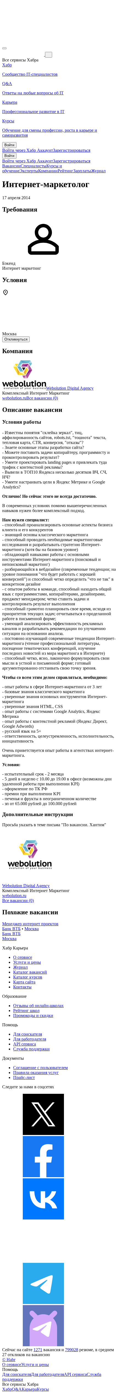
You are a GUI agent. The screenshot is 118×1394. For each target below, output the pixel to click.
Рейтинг (65, 170)
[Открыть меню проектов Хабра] (4, 48)
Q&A (17, 1389)
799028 (71, 1349)
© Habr (8, 1359)
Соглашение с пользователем (40, 1067)
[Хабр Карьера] (23, 54)
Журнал (98, 170)
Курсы (43, 1389)
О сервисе (22, 957)
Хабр (7, 1389)
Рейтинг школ (26, 1010)
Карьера (29, 1389)
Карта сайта (24, 982)
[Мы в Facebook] (43, 1175)
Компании (48, 170)
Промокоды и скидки (33, 1015)
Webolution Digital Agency (70, 388)
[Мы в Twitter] (43, 1133)
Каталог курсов (27, 977)
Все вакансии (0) (42, 398)
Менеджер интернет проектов (30, 923)
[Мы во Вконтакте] (43, 1218)
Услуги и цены (27, 962)
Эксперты (28, 170)
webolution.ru (14, 398)
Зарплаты (82, 170)
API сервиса (24, 1044)
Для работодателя (29, 1039)
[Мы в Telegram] (43, 1302)
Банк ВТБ (11, 928)
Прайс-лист (24, 1077)
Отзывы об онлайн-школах (38, 1005)
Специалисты (33, 166)
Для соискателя (27, 1034)
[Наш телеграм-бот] (43, 1344)
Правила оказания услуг (36, 1072)
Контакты (22, 987)
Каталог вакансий (30, 972)
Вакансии (11, 166)
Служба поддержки (31, 1049)
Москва (31, 928)
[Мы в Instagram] (43, 1260)
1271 (37, 1349)
